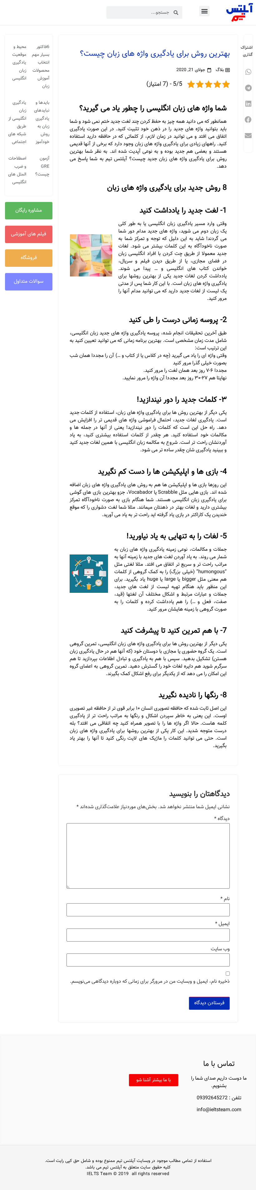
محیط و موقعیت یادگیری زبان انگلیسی (19, 63)
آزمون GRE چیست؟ (42, 166)
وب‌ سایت (220, 949)
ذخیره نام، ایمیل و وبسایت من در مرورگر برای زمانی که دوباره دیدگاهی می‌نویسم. (150, 981)
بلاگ (220, 70)
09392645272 (212, 1098)
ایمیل (222, 924)
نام (225, 899)
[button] (204, 11)
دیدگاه (222, 819)
